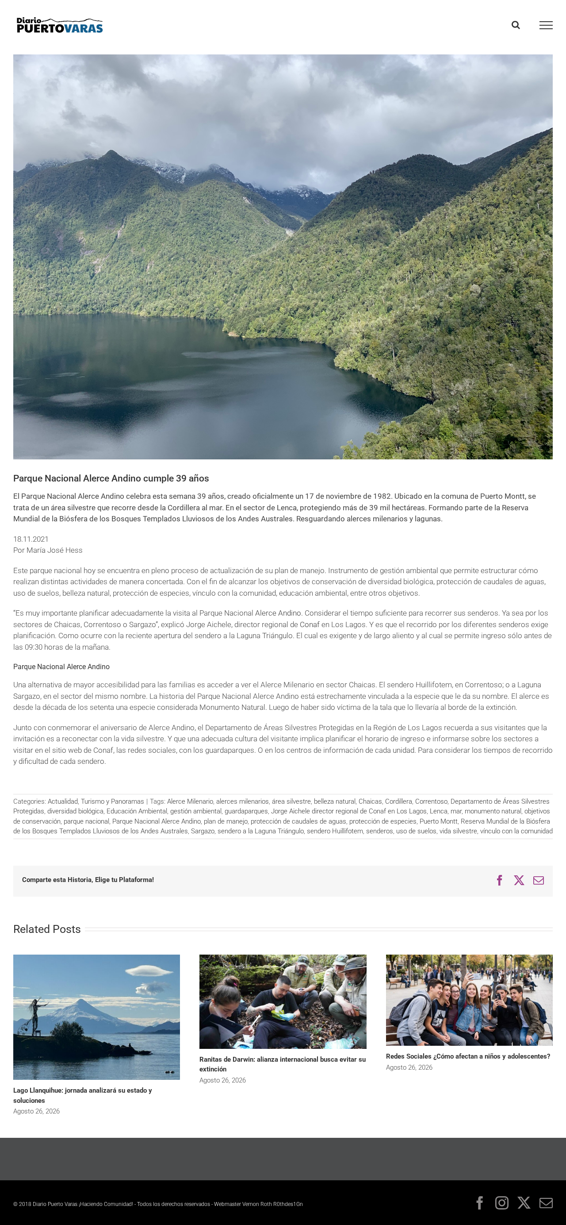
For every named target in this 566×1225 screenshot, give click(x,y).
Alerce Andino (278, 613)
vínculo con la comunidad (516, 831)
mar (456, 811)
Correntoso (431, 801)
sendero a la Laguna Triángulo (261, 831)
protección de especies (383, 821)
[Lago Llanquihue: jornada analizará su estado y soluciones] (96, 958)
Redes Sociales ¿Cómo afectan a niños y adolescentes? (468, 1056)
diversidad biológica (75, 811)
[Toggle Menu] (546, 25)
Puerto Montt (439, 821)
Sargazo (202, 831)
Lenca (438, 811)
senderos (379, 831)
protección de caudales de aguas (298, 821)
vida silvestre (458, 831)
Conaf (310, 624)
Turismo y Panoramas (112, 801)
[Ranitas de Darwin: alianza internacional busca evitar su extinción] (282, 958)
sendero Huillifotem (335, 831)
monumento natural (493, 811)
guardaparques (246, 811)
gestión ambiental (196, 811)
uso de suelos (416, 831)
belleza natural (335, 801)
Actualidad (63, 801)
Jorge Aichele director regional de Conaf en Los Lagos (349, 811)
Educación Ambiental (137, 811)
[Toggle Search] (516, 24)
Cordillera (398, 801)
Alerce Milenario (190, 801)
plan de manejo (226, 821)
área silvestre (291, 801)
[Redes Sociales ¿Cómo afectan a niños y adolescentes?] (469, 958)
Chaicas (370, 801)
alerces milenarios (242, 801)
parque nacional (86, 821)
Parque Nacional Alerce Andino (156, 821)
